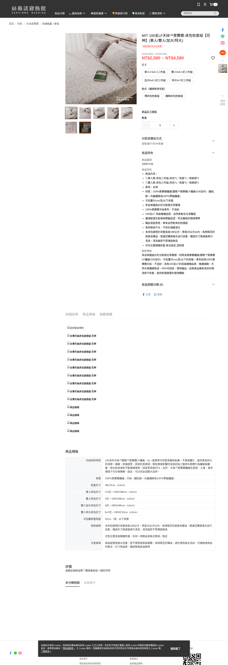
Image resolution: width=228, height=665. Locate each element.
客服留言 (134, 659)
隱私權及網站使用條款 (90, 663)
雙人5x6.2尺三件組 (182, 71)
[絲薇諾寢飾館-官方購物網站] (28, 9)
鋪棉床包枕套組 (174, 95)
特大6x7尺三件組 (181, 80)
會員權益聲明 (136, 663)
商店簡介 (83, 659)
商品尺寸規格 (149, 111)
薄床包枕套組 (151, 95)
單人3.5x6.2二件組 (154, 71)
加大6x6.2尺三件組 (155, 80)
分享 (148, 294)
